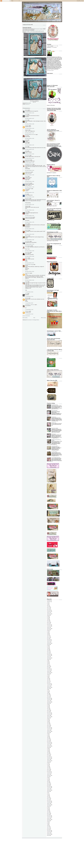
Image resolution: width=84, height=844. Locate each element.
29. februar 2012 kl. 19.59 (29, 250)
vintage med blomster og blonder (56, 440)
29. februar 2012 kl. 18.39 (29, 228)
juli (47, 616)
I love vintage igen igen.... (56, 457)
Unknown (27, 311)
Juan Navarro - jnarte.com (29, 304)
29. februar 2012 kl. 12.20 (29, 162)
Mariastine (27, 198)
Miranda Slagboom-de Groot (30, 134)
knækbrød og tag (55, 404)
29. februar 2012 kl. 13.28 (29, 181)
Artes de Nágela (28, 188)
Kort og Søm (27, 183)
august (48, 615)
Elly (26, 194)
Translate (55, 47)
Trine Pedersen (28, 245)
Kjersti (26, 223)
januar (48, 623)
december (48, 610)
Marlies (26, 235)
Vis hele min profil (50, 70)
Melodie (26, 298)
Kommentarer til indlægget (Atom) (33, 319)
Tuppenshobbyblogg (29, 217)
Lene (26, 114)
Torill (26, 281)
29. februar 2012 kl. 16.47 (29, 215)
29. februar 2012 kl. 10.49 (29, 138)
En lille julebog (54, 451)
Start (34, 317)
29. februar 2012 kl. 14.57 (29, 192)
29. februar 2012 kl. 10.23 (29, 112)
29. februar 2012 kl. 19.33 (29, 244)
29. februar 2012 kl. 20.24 (29, 271)
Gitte (26, 146)
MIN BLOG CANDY (55, 428)
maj (47, 604)
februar (48, 607)
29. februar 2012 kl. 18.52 (29, 234)
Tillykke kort (54, 422)
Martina (26, 230)
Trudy (26, 176)
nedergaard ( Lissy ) (28, 164)
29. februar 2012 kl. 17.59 (29, 222)
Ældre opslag (43, 317)
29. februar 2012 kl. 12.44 (29, 170)
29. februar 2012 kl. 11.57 (29, 149)
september (49, 601)
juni (47, 602)
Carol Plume (27, 273)
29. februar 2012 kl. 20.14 (29, 262)
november (48, 600)
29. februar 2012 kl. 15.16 (29, 210)
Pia (54, 51)
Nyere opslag (25, 317)
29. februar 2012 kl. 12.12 (29, 153)
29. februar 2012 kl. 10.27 (29, 118)
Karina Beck (27, 252)
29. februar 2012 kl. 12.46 (29, 174)
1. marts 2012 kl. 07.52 (29, 296)
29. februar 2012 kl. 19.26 (29, 239)
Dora (26, 293)
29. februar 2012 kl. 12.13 (29, 158)
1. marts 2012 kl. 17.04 (29, 309)
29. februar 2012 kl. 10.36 (29, 128)
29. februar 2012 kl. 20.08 (29, 256)
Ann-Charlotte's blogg (29, 264)
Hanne (26, 110)
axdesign (26, 125)
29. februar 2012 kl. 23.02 (29, 280)
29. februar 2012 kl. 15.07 (29, 204)
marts (48, 606)
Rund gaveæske (54, 410)
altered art (27, 104)
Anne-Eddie (27, 241)
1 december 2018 (55, 446)
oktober (48, 612)
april (48, 605)
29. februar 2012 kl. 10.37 (29, 132)
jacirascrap (27, 155)
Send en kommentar (26, 315)
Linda (26, 211)
